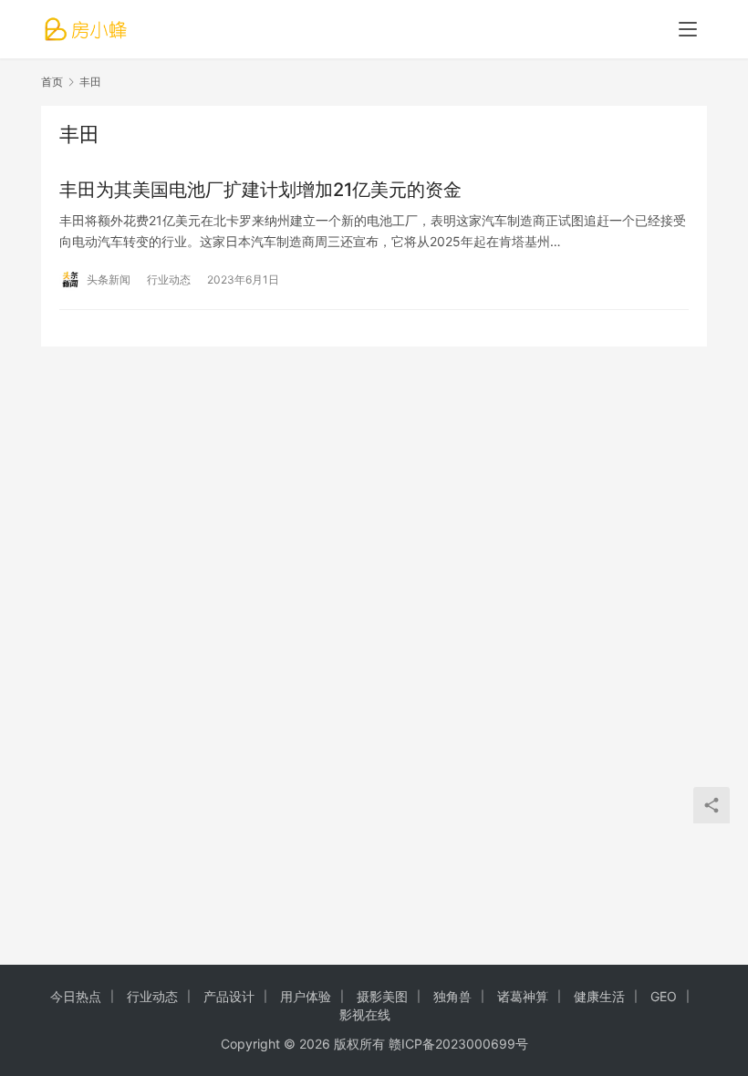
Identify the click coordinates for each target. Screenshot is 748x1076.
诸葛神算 (522, 996)
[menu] (688, 29)
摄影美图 (382, 996)
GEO (663, 996)
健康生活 (599, 996)
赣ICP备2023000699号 (458, 1043)
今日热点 (75, 996)
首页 (52, 81)
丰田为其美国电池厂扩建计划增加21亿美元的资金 (260, 190)
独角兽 (452, 996)
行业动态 (169, 279)
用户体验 (305, 996)
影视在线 (364, 1014)
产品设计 (229, 996)
